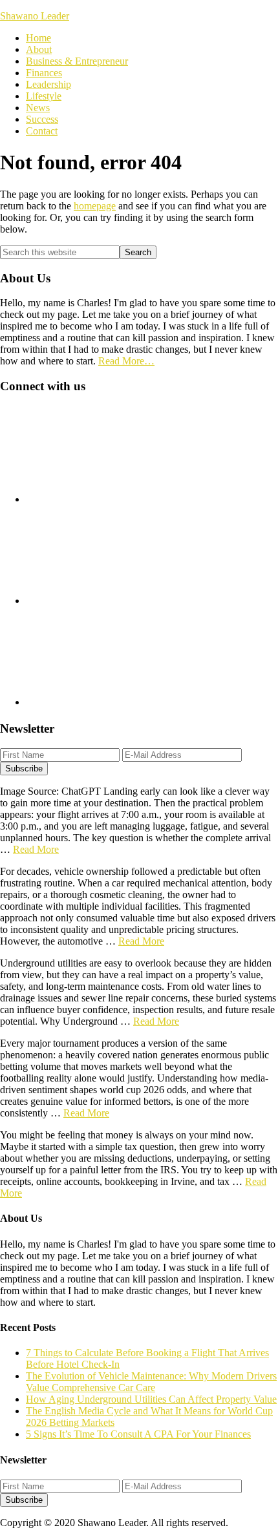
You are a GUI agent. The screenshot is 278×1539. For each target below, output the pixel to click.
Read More (36, 849)
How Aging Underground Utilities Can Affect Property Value (151, 1399)
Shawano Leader (34, 15)
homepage (95, 205)
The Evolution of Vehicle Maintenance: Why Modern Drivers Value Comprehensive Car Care (151, 1381)
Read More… (126, 360)
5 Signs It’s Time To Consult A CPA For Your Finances (138, 1434)
